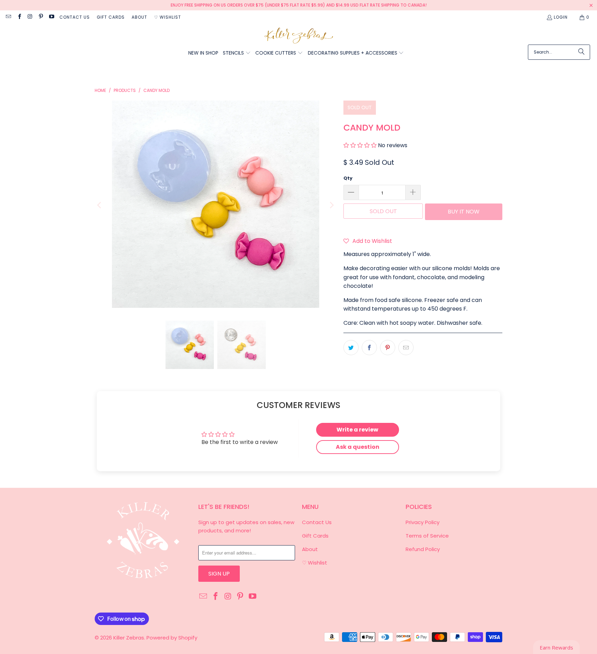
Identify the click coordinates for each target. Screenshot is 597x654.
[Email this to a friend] (406, 347)
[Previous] (99, 206)
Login (561, 17)
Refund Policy (423, 549)
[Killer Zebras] (298, 36)
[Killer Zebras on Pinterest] (41, 17)
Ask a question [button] (357, 447)
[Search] (581, 52)
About (139, 17)
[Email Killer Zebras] (8, 17)
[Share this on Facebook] (369, 347)
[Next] (331, 206)
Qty (347, 178)
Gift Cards (111, 17)
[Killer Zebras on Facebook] (19, 17)
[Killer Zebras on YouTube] (51, 17)
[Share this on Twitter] (351, 347)
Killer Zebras (128, 637)
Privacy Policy (422, 522)
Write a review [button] (357, 430)
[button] (237, 53)
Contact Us (74, 17)
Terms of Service (427, 535)
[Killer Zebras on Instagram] (30, 17)
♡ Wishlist (167, 17)
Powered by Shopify (171, 637)
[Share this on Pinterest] (387, 347)
